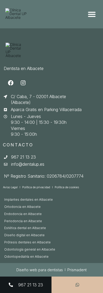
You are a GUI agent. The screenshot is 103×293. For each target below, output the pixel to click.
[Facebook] (10, 83)
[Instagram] (23, 83)
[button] (92, 14)
